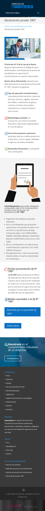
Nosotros (9, 379)
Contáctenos (13, 358)
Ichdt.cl (8, 454)
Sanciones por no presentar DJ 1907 (21, 311)
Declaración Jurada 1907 (15, 476)
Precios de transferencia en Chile (18, 26)
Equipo (8, 383)
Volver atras (13, 325)
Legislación (10, 394)
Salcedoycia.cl (11, 446)
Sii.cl (7, 443)
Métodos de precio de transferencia (19, 469)
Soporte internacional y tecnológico (19, 398)
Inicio (8, 376)
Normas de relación (13, 465)
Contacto (9, 409)
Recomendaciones (12, 391)
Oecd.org (9, 450)
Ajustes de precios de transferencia (19, 472)
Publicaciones (11, 402)
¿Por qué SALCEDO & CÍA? (15, 387)
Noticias (9, 406)
